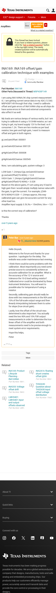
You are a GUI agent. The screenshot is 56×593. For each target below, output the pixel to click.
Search (48, 10)
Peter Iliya (14, 237)
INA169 (18, 88)
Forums (31, 17)
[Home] (17, 10)
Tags (28, 353)
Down (11, 344)
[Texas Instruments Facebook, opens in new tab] (14, 539)
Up (4, 344)
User (53, 10)
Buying (5, 517)
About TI (6, 492)
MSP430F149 (40, 91)
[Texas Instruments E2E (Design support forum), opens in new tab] (42, 539)
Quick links (7, 505)
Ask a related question (37, 25)
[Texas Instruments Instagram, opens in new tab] (4, 539)
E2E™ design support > (14, 17)
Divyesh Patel (13, 81)
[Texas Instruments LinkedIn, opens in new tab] (33, 539)
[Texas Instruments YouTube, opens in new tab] (52, 539)
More (43, 17)
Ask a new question (45, 25)
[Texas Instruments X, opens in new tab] (23, 539)
